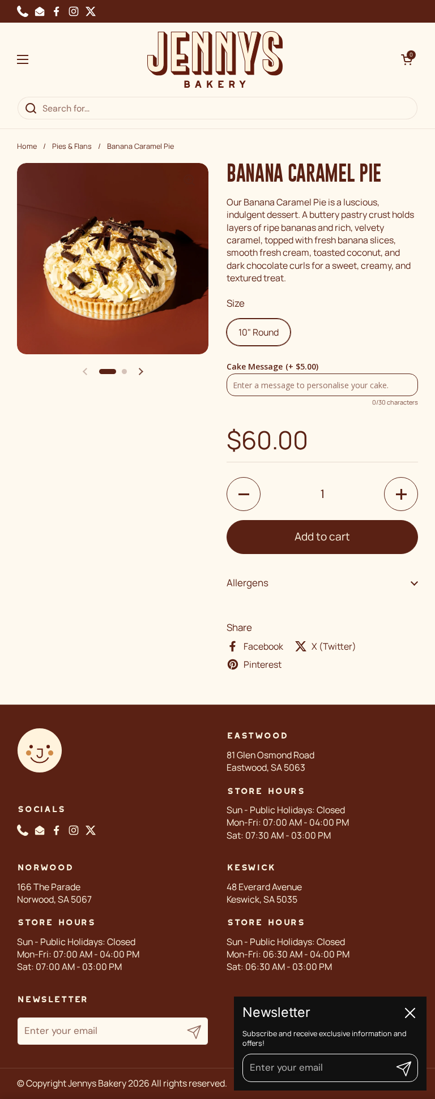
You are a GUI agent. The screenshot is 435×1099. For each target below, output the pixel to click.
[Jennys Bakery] (215, 59)
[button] (406, 59)
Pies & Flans (72, 146)
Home (27, 146)
